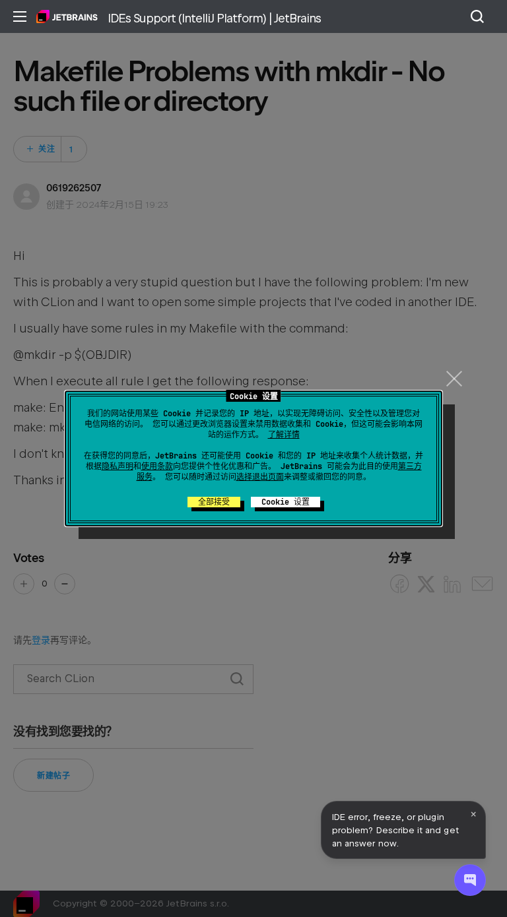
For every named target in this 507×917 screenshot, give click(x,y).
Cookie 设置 (285, 502)
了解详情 (284, 434)
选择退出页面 (260, 477)
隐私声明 (117, 466)
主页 (67, 16)
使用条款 (157, 466)
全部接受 (214, 502)
